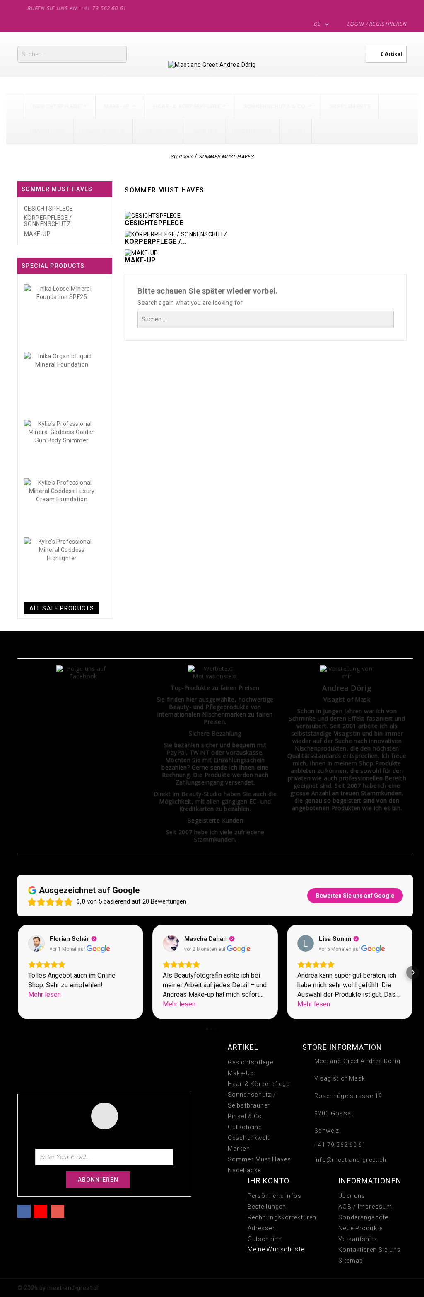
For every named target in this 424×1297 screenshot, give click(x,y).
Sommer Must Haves (259, 1159)
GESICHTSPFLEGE (48, 209)
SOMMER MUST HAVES (57, 189)
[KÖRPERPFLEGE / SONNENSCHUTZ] (176, 234)
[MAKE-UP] (141, 252)
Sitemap (350, 1260)
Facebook (24, 1210)
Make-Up (241, 1073)
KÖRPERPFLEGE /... (155, 241)
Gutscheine (245, 1127)
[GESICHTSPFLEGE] (153, 215)
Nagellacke (244, 1170)
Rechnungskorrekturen (282, 1217)
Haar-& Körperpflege (258, 1084)
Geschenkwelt (249, 1137)
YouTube (40, 1210)
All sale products (61, 608)
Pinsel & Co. (246, 1116)
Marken (239, 1148)
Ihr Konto (269, 1180)
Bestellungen (267, 1206)
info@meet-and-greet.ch (350, 1159)
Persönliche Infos (274, 1196)
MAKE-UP (37, 234)
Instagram (57, 1210)
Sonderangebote (363, 1217)
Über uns (351, 1196)
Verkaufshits (357, 1239)
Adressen (262, 1228)
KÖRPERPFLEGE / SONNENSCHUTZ (48, 221)
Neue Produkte (360, 1228)
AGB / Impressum (365, 1206)
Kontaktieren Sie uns (369, 1249)
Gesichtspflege (250, 1062)
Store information (342, 1047)
